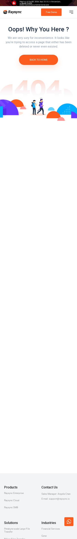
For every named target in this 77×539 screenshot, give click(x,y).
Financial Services (50, 528)
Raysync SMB (11, 507)
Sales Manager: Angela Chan (55, 493)
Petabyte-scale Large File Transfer (17, 530)
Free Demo (51, 12)
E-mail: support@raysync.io (55, 498)
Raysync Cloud (11, 500)
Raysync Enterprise (14, 493)
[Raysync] (12, 12)
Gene (44, 535)
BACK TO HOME (39, 59)
